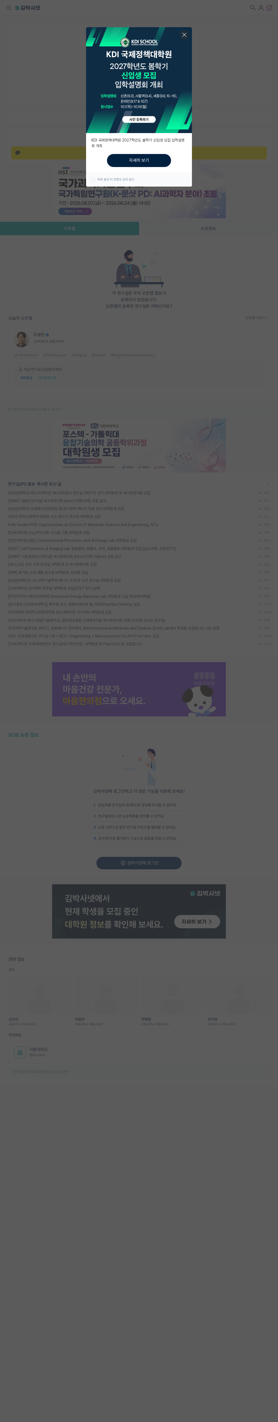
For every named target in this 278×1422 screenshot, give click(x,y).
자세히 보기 (139, 160)
